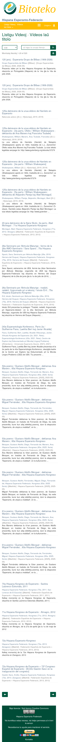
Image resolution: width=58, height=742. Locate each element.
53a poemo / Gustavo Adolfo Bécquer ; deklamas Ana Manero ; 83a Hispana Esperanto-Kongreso (29, 440)
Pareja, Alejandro (28, 198)
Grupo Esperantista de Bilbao (14, 63)
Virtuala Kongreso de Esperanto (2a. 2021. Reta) (23, 335)
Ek (53, 47)
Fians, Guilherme (9, 332)
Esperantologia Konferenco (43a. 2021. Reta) (21, 338)
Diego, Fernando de (32, 372)
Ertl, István (6, 296)
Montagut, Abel (43, 198)
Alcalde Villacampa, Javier (40, 332)
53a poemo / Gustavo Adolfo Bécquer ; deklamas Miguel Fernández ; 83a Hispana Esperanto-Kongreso (29, 473)
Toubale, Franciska (41, 136)
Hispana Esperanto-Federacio (22, 20)
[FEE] (10, 8)
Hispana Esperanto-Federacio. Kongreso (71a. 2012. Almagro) (28, 615)
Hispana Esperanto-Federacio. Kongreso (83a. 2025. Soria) (27, 374)
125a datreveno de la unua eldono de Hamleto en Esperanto (26, 112)
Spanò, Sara (7, 254)
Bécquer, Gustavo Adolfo (12, 372)
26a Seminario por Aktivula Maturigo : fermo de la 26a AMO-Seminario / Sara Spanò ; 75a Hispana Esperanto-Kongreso (27, 248)
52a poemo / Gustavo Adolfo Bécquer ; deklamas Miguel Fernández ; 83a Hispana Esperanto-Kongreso (29, 401)
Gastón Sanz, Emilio (10, 675)
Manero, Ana (26, 136)
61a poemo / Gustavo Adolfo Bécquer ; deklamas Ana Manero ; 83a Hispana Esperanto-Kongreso (29, 512)
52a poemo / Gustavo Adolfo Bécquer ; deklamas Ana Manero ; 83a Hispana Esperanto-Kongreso (29, 367)
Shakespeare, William (11, 136)
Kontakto (29, 739)
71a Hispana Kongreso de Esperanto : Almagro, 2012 (28, 612)
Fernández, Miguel (32, 480)
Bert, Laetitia (23, 332)
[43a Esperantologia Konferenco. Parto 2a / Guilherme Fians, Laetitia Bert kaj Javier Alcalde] (27, 328)
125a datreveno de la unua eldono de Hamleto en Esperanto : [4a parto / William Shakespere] (26, 163)
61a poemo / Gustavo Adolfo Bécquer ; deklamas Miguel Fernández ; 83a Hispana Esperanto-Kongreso (29, 546)
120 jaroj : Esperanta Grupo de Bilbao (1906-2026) (27, 59)
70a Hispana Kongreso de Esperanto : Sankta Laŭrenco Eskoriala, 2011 (25, 585)
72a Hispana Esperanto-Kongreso (19, 640)
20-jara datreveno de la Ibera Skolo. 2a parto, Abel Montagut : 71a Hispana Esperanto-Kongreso (27, 224)
